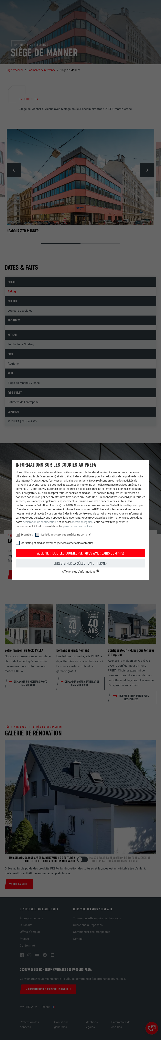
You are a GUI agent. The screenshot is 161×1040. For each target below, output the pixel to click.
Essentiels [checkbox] (27, 534)
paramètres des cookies (77, 526)
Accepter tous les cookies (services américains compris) (80, 553)
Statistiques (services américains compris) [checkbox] (65, 534)
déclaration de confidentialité (40, 522)
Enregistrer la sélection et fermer (80, 563)
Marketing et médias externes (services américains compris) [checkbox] (57, 543)
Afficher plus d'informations (79, 571)
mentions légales (82, 522)
